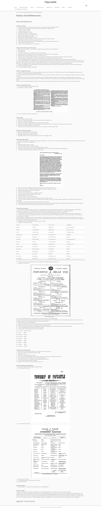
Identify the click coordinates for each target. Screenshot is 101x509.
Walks (63, 7)
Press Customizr (53, 507)
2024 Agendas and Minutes (21, 9)
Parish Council (40, 7)
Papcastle (50, 2)
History (32, 7)
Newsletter (57, 7)
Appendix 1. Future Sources (25, 501)
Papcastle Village (23, 7)
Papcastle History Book (27, 12)
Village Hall (48, 7)
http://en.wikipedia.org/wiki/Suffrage (34, 366)
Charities (70, 7)
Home (15, 7)
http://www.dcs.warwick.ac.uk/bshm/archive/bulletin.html (56, 148)
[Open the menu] (86, 5)
